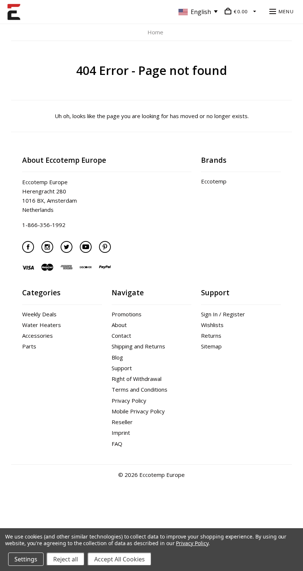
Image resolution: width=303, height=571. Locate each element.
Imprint (121, 432)
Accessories (37, 335)
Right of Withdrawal (136, 378)
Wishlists (212, 325)
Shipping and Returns (138, 346)
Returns (211, 335)
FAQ (117, 443)
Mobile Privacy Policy (138, 411)
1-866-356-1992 (43, 224)
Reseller (122, 422)
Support (122, 368)
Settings (25, 559)
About (119, 325)
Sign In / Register (223, 314)
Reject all (65, 559)
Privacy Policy (129, 400)
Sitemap (211, 346)
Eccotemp (214, 181)
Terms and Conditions (139, 389)
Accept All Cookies (119, 559)
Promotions (127, 314)
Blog (117, 357)
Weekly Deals (39, 314)
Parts (29, 346)
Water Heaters (41, 325)
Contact (121, 335)
